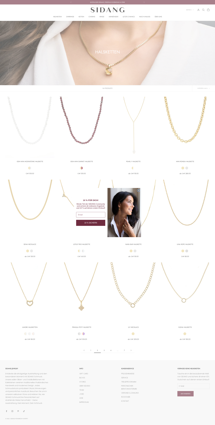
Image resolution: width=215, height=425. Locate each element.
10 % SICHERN (90, 223)
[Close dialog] (139, 190)
